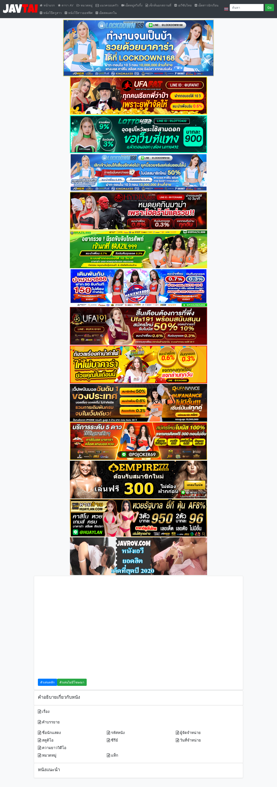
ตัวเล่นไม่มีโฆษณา (72, 682)
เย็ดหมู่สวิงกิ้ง (133, 5)
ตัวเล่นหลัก (47, 682)
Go (269, 7)
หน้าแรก (49, 5)
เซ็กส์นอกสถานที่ (159, 5)
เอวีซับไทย (184, 5)
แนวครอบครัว (108, 5)
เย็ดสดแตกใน (107, 13)
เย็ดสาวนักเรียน (207, 5)
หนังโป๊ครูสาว (52, 13)
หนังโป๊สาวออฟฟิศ (80, 13)
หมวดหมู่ (86, 5)
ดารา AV (67, 5)
